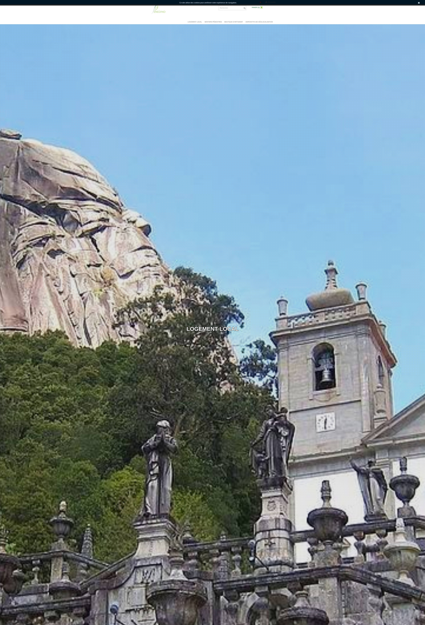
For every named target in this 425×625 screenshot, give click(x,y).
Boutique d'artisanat (233, 22)
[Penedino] (158, 9)
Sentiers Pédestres (213, 22)
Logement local (195, 22)
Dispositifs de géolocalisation (259, 22)
